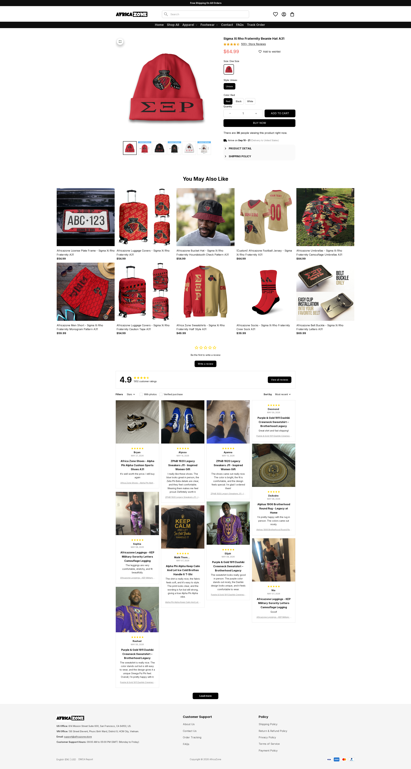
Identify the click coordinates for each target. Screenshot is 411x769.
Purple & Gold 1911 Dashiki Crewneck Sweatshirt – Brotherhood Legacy (273, 436)
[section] (253, 44)
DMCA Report (86, 759)
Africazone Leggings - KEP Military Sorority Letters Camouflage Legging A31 (137, 578)
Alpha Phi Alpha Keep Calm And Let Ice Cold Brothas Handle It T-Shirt (182, 602)
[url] (78, 736)
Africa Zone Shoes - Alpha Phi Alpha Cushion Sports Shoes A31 (137, 483)
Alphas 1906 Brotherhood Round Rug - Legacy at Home (273, 529)
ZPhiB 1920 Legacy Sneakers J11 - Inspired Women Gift (183, 497)
